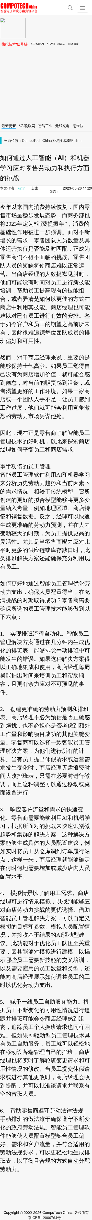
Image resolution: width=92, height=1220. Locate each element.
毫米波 (78, 125)
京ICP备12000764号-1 (46, 1217)
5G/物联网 (27, 125)
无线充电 (62, 125)
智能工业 (45, 125)
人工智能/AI (37, 44)
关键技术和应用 (64, 140)
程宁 (21, 188)
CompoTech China (37, 140)
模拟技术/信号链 (15, 43)
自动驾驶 (73, 44)
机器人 (61, 44)
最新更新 (9, 125)
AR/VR (51, 44)
